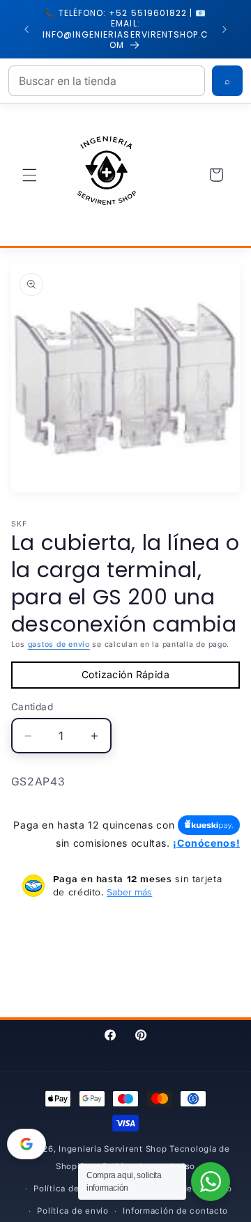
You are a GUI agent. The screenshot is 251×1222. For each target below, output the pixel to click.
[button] (29, 175)
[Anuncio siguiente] (224, 29)
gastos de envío (59, 644)
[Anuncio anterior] (26, 29)
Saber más (129, 892)
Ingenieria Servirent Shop (113, 1149)
